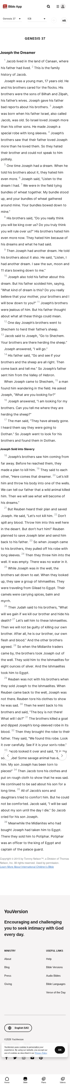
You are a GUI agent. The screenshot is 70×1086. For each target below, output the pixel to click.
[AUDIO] (54, 20)
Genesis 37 (9, 18)
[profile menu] (60, 6)
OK (60, 1049)
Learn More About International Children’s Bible (27, 867)
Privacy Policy (41, 1052)
